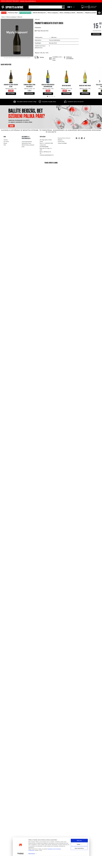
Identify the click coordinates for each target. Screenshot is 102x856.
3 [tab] (51, 96)
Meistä (5, 143)
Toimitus (6, 139)
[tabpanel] (11, 81)
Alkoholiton (80, 12)
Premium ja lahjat (13, 12)
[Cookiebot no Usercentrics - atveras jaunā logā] (20, 854)
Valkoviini (19, 17)
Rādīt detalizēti (31, 853)
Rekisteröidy (93, 7)
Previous (2, 81)
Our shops (6, 141)
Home (3, 17)
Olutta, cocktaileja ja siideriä (67, 12)
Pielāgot (78, 844)
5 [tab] (54, 96)
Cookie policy (61, 141)
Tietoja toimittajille (62, 143)
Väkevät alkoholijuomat (39, 12)
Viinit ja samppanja (52, 12)
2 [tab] (49, 96)
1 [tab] (47, 96)
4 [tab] (52, 96)
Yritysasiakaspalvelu (27, 141)
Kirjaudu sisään (94, 6)
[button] (72, 7)
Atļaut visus (79, 840)
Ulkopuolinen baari (26, 143)
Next (100, 81)
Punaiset (3, 12)
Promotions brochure (85, 7)
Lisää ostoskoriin (96, 34)
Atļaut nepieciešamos (79, 848)
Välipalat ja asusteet (90, 12)
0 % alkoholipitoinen (25, 12)
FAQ (5, 145)
